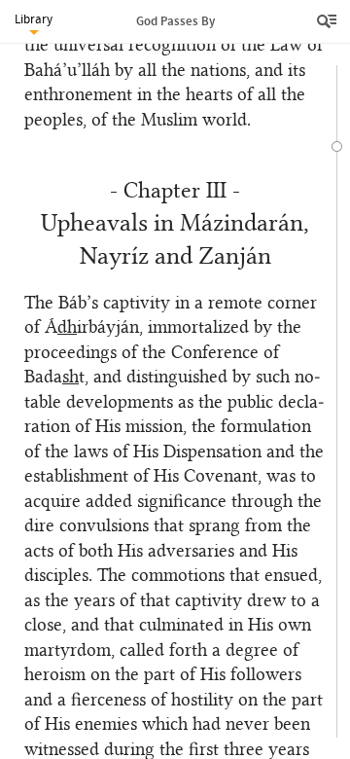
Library (33, 19)
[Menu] (328, 21)
